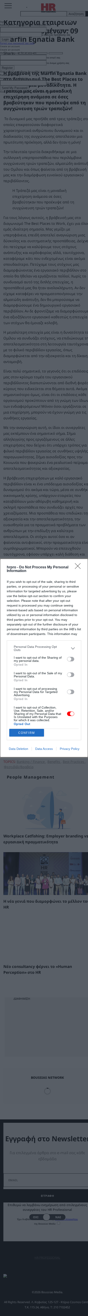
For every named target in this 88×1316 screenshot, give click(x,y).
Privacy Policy (69, 749)
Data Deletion (18, 749)
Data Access (44, 749)
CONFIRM (26, 733)
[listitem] (44, 648)
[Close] (79, 567)
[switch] (70, 659)
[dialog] (44, 658)
